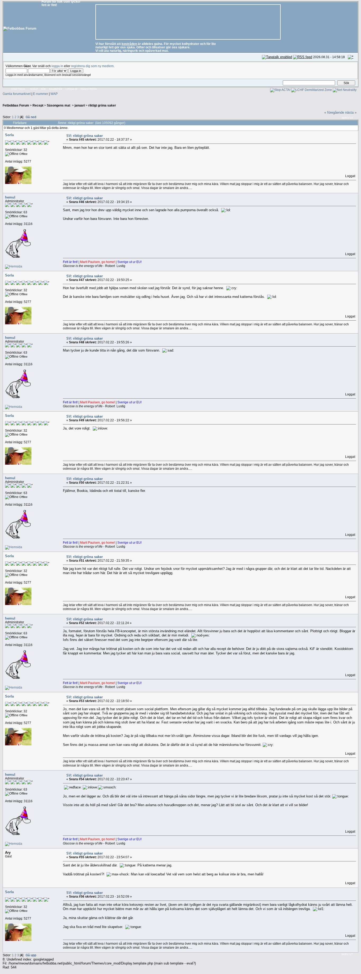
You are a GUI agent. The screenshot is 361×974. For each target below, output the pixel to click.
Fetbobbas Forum (16, 105)
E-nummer (40, 93)
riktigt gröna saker (102, 105)
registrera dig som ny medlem (92, 66)
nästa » (351, 112)
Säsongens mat (59, 105)
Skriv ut (347, 118)
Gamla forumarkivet (17, 93)
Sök (43, 89)
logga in (57, 66)
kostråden (129, 43)
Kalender (55, 89)
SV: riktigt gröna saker (84, 136)
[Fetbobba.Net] (13, 266)
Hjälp (34, 89)
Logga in (71, 89)
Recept (38, 105)
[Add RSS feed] (302, 57)
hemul (10, 197)
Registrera (89, 89)
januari (80, 105)
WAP (54, 93)
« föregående (334, 112)
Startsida (18, 89)
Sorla (9, 135)
